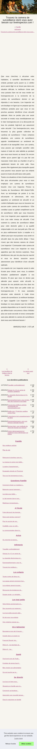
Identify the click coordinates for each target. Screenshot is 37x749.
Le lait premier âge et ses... (11, 498)
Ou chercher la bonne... (10, 540)
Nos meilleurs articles (9, 445)
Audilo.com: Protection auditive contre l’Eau (18, 412)
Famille (18, 27)
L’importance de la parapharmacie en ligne (19, 417)
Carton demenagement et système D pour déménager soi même (18, 432)
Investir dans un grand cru (11, 636)
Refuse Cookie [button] (11, 744)
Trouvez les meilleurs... (10, 567)
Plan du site (6, 450)
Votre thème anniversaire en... (12, 604)
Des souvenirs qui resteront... (12, 608)
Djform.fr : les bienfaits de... (11, 645)
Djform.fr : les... (8, 649)
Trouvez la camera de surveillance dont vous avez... (18, 32)
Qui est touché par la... (10, 672)
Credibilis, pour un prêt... (11, 526)
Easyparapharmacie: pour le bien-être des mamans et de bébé (19, 400)
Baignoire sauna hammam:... (12, 489)
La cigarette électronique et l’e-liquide (18, 395)
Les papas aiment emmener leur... (14, 581)
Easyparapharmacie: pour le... (12, 562)
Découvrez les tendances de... (12, 590)
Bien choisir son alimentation (12, 668)
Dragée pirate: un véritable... (12, 594)
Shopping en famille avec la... (12, 686)
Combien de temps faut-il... (11, 663)
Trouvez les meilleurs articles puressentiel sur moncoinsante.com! (17, 406)
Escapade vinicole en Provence (13, 471)
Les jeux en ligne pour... (10, 681)
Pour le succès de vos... (10, 521)
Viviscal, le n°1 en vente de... (12, 553)
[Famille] (18, 7)
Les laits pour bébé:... (10, 494)
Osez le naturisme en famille (12, 699)
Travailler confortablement (16, 385)
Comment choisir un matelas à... (13, 485)
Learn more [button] (18, 738)
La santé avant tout (28, 372)
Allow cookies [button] (26, 744)
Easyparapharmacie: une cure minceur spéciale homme (17, 422)
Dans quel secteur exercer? (12, 517)
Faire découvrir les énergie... (12, 512)
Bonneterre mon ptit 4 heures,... (13, 631)
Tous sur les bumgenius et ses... (13, 475)
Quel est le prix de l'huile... (11, 658)
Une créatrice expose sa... (11, 622)
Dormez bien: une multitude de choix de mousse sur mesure (18, 427)
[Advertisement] (18, 52)
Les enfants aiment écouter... (12, 585)
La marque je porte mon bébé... (13, 462)
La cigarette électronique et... (12, 558)
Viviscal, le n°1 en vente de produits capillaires (16, 390)
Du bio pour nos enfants (10, 617)
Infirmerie (17, 29)
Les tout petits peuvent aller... (12, 613)
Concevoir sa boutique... (10, 690)
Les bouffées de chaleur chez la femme (7, 373)
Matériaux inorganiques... (11, 503)
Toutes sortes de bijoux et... (11, 576)
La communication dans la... (12, 530)
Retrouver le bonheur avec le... (13, 457)
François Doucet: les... (10, 640)
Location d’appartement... (11, 466)
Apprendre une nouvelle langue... (13, 695)
